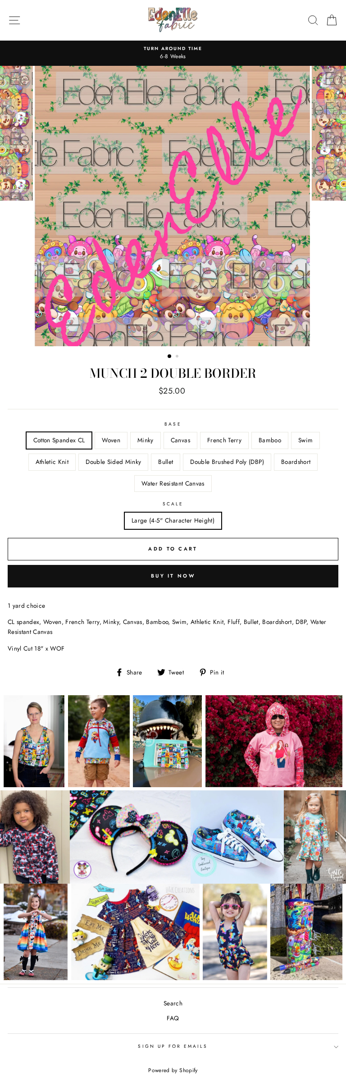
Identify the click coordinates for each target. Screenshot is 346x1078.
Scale (173, 503)
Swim (305, 440)
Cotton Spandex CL (59, 440)
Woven (111, 440)
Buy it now (173, 575)
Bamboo (270, 440)
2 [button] (178, 357)
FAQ (173, 1018)
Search (173, 1003)
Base (172, 424)
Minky (145, 440)
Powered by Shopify (172, 1070)
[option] (173, 53)
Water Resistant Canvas (172, 483)
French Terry (224, 440)
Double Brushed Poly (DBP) (227, 461)
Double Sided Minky (113, 461)
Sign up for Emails (173, 1046)
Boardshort (295, 461)
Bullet (165, 461)
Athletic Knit (52, 461)
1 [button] (170, 356)
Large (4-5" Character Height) (173, 520)
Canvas (180, 440)
